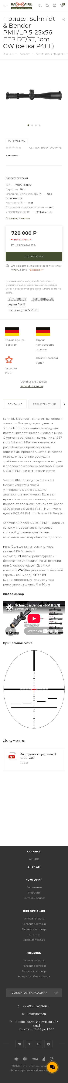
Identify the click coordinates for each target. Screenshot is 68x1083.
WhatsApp (48, 1044)
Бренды (34, 866)
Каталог (34, 851)
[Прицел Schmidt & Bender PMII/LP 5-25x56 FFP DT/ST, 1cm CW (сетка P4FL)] (34, 94)
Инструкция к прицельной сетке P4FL (38, 756)
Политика (34, 934)
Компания (34, 879)
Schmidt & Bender (31, 386)
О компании (34, 887)
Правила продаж (34, 939)
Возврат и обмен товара (34, 976)
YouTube (39, 1044)
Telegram (29, 1044)
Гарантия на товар (34, 929)
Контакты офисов (34, 897)
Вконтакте (19, 1044)
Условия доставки (34, 923)
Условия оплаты (34, 918)
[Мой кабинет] (54, 6)
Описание (15, 404)
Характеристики (44, 404)
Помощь (34, 952)
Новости (34, 892)
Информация (34, 910)
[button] (28, 125)
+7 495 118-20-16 (35, 1006)
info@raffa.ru (37, 1014)
